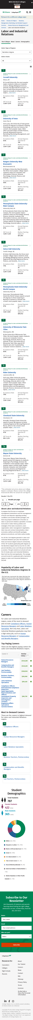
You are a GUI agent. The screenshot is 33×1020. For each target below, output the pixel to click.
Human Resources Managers (7, 661)
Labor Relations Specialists (6, 681)
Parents (4, 974)
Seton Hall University (11, 249)
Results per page (14, 499)
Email (3, 924)
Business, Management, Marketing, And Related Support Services (14, 23)
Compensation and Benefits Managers (7, 666)
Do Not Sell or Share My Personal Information (24, 993)
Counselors (5, 965)
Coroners (4, 701)
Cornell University (10, 77)
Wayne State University (12, 453)
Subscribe (16, 945)
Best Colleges (6, 41)
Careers (17, 41)
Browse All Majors (12, 21)
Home (3, 21)
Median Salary (23, 655)
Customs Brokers (7, 707)
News (19, 970)
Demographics (25, 41)
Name (3, 915)
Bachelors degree (8, 52)
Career (4, 654)
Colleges (4, 968)
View (17, 6)
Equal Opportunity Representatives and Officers (8, 692)
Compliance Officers (18, 624)
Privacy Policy (22, 982)
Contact (20, 973)
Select (4, 936)
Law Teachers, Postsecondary (6, 671)
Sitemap (20, 979)
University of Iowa (10, 119)
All (3, 61)
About (13, 41)
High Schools (6, 971)
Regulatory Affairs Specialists (7, 704)
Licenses (20, 988)
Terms (20, 985)
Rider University (9, 372)
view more (12, 93)
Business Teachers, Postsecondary (7, 676)
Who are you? (5, 932)
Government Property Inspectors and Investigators (8, 698)
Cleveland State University (13, 415)
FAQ (19, 976)
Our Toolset (21, 964)
